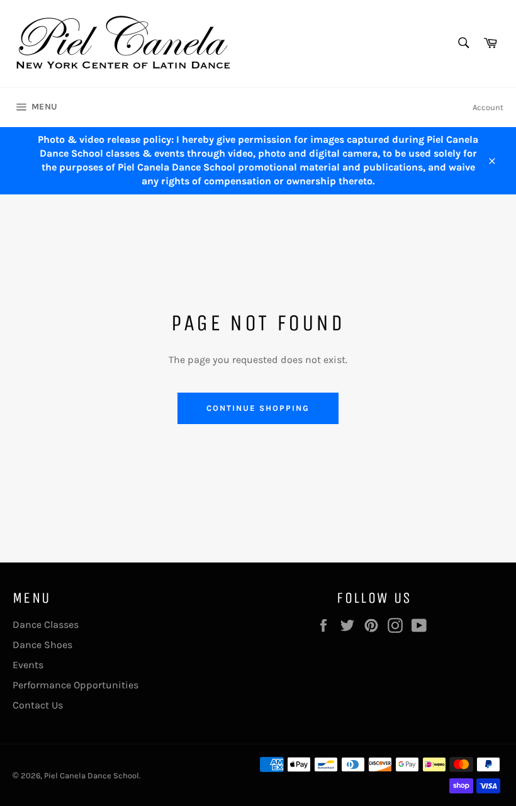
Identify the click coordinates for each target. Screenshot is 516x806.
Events (28, 665)
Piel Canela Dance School (91, 775)
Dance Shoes (42, 645)
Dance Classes (46, 624)
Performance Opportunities (75, 685)
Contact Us (38, 705)
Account (488, 107)
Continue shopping (257, 408)
